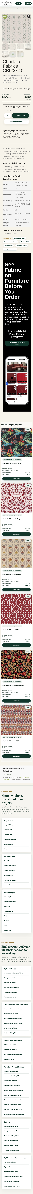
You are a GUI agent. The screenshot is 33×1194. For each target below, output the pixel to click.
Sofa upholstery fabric (11, 1071)
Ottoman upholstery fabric (12, 1095)
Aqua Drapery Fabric (19, 238)
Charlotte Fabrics (25, 241)
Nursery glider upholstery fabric (14, 1114)
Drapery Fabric (9, 245)
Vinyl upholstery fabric (11, 1171)
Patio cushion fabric (10, 1044)
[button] (28, 16)
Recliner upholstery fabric (12, 1085)
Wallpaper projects (10, 997)
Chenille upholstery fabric (12, 1186)
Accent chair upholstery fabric (13, 1090)
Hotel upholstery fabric (11, 1013)
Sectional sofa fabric (10, 1080)
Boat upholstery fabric (11, 1033)
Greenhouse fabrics (10, 865)
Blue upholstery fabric (11, 1126)
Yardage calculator (10, 901)
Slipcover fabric (9, 1059)
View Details (16, 478)
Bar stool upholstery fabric (12, 1104)
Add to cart (21, 115)
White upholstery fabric (11, 1150)
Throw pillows (8, 911)
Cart (5, 925)
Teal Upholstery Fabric (10, 249)
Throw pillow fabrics (10, 992)
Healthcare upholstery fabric (13, 1018)
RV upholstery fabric (10, 1028)
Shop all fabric (8, 825)
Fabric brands (8, 829)
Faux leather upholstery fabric (13, 1176)
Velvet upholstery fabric (11, 1181)
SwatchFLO (7, 906)
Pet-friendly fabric (9, 982)
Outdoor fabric (8, 849)
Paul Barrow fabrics (10, 880)
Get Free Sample (16, 121)
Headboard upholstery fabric (13, 1054)
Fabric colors (8, 834)
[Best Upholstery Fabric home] (6, 3)
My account (7, 930)
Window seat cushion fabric (13, 1100)
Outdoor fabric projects (11, 987)
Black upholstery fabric (11, 1145)
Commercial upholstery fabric (13, 973)
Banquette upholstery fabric (13, 1109)
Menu (18, 3)
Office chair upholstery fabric (13, 1023)
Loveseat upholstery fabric (12, 1076)
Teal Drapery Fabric (21, 245)
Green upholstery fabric (11, 1136)
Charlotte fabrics (9, 870)
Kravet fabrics (8, 861)
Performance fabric (10, 839)
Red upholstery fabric (10, 1131)
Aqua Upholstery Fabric (10, 241)
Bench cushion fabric (10, 1049)
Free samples (8, 897)
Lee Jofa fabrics (9, 885)
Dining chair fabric (9, 978)
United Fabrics (8, 875)
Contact (6, 921)
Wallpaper (7, 916)
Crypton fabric (8, 844)
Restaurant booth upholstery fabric (15, 1009)
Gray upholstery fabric (11, 1140)
